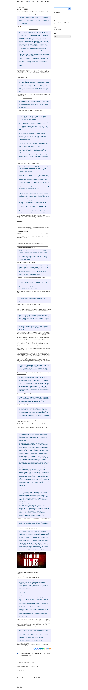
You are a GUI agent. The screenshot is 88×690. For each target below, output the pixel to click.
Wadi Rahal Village (20, 576)
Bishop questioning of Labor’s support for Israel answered (28, 577)
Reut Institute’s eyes (39, 361)
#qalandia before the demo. (22, 644)
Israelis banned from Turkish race (23, 645)
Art (37, 1)
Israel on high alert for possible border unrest (25, 574)
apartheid (21, 654)
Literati (33, 1)
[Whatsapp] (44, 649)
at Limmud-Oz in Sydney (27, 98)
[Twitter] (48, 649)
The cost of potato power (58, 20)
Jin (24, 7)
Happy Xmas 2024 (57, 18)
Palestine (37, 653)
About (42, 1)
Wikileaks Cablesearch (58, 29)
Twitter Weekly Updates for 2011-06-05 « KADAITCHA (29, 666)
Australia (21, 653)
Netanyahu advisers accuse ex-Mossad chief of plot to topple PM (38, 518)
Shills (45, 653)
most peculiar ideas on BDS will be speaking (27, 14)
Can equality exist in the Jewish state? (24, 625)
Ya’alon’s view (41, 277)
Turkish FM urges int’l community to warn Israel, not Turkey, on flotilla (30, 573)
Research (27, 1)
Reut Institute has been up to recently (28, 404)
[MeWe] (42, 649)
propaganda (25, 655)
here (29, 421)
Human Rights (28, 653)
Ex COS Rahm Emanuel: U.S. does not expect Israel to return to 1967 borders (31, 233)
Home (18, 1)
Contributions (47, 1)
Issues (22, 1)
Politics (41, 653)
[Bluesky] (36, 649)
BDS (24, 653)
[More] (50, 649)
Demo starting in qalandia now (23, 643)
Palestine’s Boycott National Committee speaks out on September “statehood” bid (32, 246)
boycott (32, 654)
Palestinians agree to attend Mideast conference (26, 247)
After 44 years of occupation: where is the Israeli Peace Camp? (28, 626)
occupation (44, 654)
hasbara (36, 654)
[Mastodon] (38, 649)
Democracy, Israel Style (33, 528)
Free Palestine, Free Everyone (59, 16)
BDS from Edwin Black (33, 29)
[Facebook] (34, 649)
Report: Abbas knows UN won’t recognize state (26, 262)
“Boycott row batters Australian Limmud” (32, 163)
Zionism (48, 653)
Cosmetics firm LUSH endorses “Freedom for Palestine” (27, 572)
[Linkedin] (40, 649)
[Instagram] (46, 649)
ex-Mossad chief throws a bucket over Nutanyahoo (31, 322)
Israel (33, 653)
